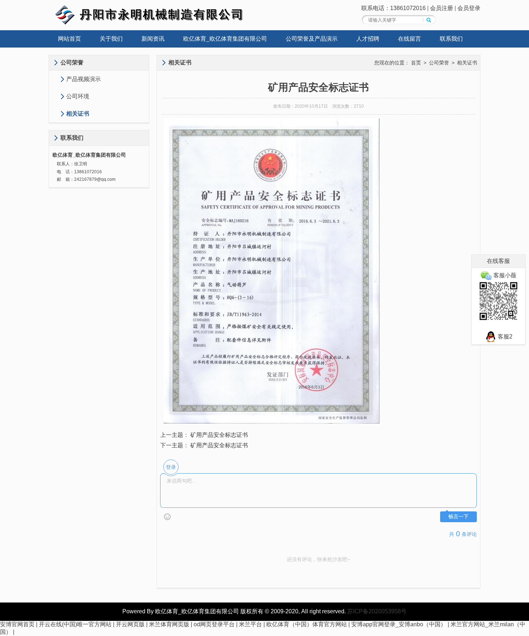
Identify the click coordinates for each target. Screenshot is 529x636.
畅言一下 (458, 516)
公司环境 (77, 96)
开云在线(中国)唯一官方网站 (75, 624)
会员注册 (441, 8)
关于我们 (111, 39)
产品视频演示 (83, 79)
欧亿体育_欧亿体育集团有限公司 (225, 39)
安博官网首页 (17, 624)
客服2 (504, 336)
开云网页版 (130, 624)
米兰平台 (250, 624)
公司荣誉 (439, 63)
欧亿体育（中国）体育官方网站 (306, 624)
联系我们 (451, 39)
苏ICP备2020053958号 (377, 611)
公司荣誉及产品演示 (312, 39)
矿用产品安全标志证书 (219, 435)
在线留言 (409, 39)
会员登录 (468, 8)
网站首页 (69, 39)
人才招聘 (367, 39)
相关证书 (77, 114)
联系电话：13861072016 (393, 8)
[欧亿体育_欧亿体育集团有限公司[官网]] (156, 23)
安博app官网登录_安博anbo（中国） (398, 624)
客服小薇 (504, 275)
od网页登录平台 (214, 624)
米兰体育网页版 (169, 624)
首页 (416, 63)
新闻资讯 (152, 39)
